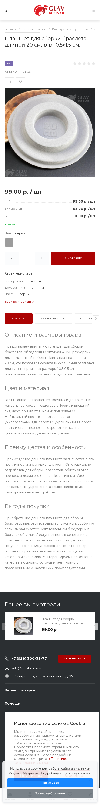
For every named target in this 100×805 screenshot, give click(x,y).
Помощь (12, 703)
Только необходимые (50, 793)
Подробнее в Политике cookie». (66, 773)
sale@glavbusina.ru (27, 668)
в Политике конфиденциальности (40, 761)
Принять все (50, 782)
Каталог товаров (20, 690)
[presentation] (96, 318)
